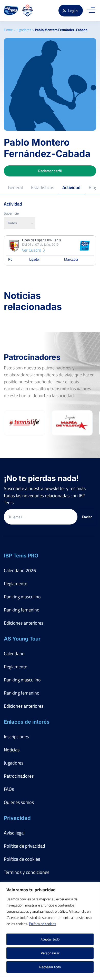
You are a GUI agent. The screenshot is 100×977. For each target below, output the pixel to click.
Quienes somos (19, 802)
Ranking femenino (21, 609)
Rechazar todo (50, 967)
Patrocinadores (19, 775)
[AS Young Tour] (27, 10)
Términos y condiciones (26, 872)
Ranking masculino (22, 596)
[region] (50, 929)
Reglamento (15, 583)
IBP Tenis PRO (21, 556)
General (15, 187)
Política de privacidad (24, 845)
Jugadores (23, 29)
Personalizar (50, 953)
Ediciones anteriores (23, 622)
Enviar (87, 516)
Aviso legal (14, 832)
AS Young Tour (22, 639)
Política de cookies (42, 923)
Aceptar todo (50, 939)
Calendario (14, 653)
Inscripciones (16, 736)
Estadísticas (42, 187)
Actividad (71, 187)
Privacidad (17, 818)
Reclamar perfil (50, 170)
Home (8, 29)
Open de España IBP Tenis (41, 240)
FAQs (9, 789)
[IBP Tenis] (11, 10)
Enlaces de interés (26, 722)
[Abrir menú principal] (91, 10)
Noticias (11, 749)
